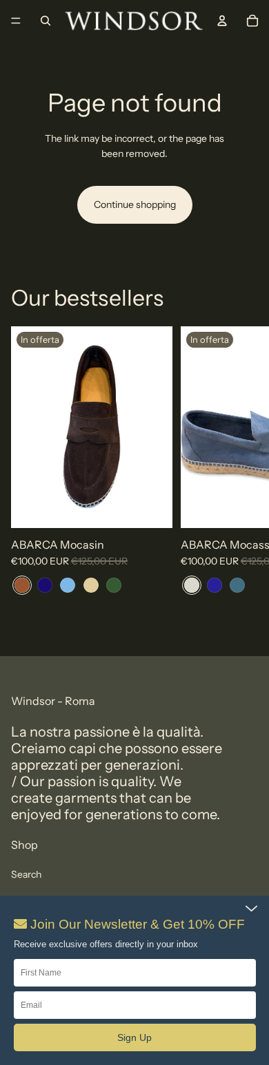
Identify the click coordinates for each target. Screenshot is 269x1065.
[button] (135, 1037)
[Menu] (16, 20)
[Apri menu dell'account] (222, 21)
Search (26, 874)
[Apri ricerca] (45, 21)
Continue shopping (135, 204)
